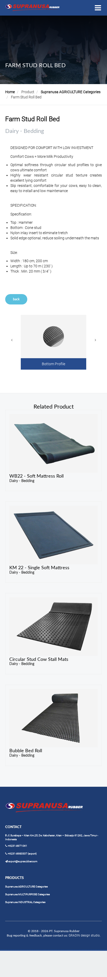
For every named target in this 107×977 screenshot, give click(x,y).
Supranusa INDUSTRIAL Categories (25, 902)
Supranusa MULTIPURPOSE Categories (27, 894)
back (16, 299)
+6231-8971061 (17, 845)
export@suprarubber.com (22, 861)
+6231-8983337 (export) (22, 853)
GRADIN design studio (84, 935)
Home (10, 92)
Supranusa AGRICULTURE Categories (71, 92)
